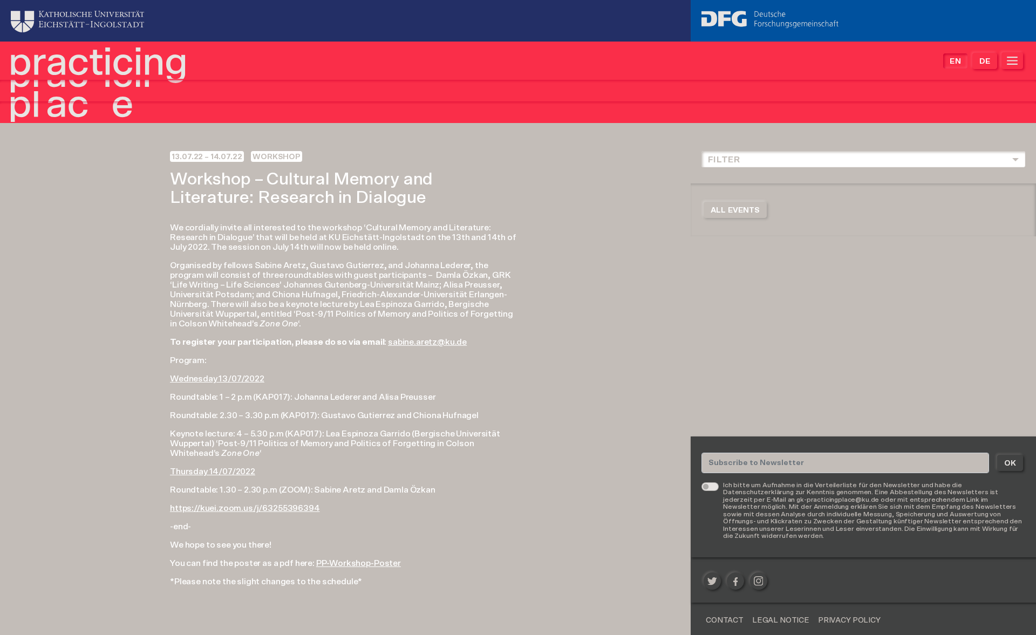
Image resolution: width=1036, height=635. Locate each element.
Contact (725, 620)
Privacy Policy (849, 620)
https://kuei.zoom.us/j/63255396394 (245, 508)
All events (735, 210)
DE (984, 61)
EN (955, 61)
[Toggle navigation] (1012, 60)
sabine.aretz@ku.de (427, 342)
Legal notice (780, 620)
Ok (1010, 463)
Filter (724, 159)
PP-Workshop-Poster (358, 563)
